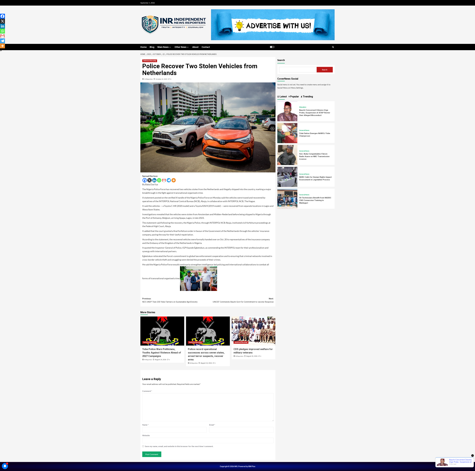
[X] (149, 180)
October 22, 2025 (161, 79)
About (195, 47)
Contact (206, 47)
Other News (180, 47)
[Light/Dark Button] (272, 47)
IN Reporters (148, 79)
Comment (147, 391)
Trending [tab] (307, 96)
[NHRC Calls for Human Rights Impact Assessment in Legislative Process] (287, 176)
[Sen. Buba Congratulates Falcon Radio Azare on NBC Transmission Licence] (287, 154)
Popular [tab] (294, 96)
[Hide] (1, 51)
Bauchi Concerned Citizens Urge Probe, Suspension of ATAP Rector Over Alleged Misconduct (314, 112)
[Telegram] (169, 180)
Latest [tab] (283, 96)
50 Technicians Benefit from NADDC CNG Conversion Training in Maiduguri (315, 200)
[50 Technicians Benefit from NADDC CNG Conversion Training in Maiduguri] (287, 198)
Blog (152, 47)
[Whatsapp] (159, 180)
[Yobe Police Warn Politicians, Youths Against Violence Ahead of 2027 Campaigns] (162, 331)
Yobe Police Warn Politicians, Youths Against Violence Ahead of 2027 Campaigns (161, 353)
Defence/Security (149, 61)
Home (143, 47)
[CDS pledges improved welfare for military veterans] (253, 331)
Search (281, 60)
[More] (173, 180)
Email (212, 425)
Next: (243, 300)
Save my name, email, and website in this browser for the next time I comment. (179, 446)
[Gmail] (164, 180)
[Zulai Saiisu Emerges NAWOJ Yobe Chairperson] (287, 133)
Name (145, 425)
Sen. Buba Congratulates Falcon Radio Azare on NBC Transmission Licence (314, 156)
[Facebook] (144, 180)
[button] (333, 47)
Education (302, 107)
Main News (163, 47)
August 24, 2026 (160, 360)
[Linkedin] (154, 180)
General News (304, 130)
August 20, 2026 (252, 356)
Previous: (170, 300)
